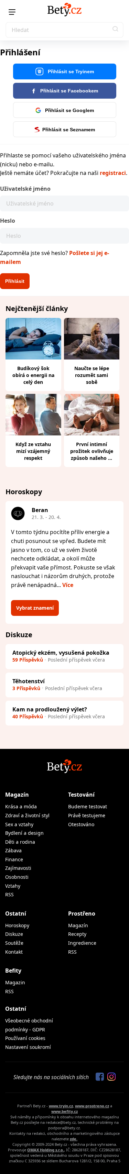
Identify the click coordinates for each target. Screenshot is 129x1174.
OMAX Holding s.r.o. (45, 1149)
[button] (115, 30)
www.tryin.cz (61, 1105)
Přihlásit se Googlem (69, 110)
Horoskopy (17, 925)
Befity (13, 970)
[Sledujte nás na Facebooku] (98, 1077)
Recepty (77, 934)
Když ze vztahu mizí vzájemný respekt (33, 451)
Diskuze (14, 934)
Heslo (7, 220)
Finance (14, 859)
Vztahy (12, 886)
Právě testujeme (86, 815)
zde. (73, 1138)
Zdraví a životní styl (27, 815)
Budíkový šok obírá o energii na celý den (33, 375)
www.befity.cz (64, 1111)
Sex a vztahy (19, 824)
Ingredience (82, 943)
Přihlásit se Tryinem (70, 71)
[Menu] (12, 12)
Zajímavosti (18, 868)
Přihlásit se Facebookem (68, 90)
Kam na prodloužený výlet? (49, 709)
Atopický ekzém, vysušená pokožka (60, 652)
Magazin (15, 982)
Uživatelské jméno (25, 188)
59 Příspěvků (27, 659)
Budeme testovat (87, 806)
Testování (81, 794)
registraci (113, 173)
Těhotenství (28, 681)
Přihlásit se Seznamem (68, 129)
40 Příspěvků (27, 716)
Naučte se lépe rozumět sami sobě (91, 375)
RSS (9, 894)
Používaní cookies (25, 1038)
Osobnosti (17, 877)
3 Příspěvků (26, 688)
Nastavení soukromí (28, 1047)
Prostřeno (81, 913)
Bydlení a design (24, 833)
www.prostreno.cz (92, 1105)
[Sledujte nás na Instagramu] (110, 1077)
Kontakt (14, 952)
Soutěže (14, 943)
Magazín (17, 794)
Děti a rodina (20, 842)
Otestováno (81, 824)
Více (67, 585)
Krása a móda (21, 806)
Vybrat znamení (35, 608)
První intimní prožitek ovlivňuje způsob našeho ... (91, 451)
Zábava (13, 850)
